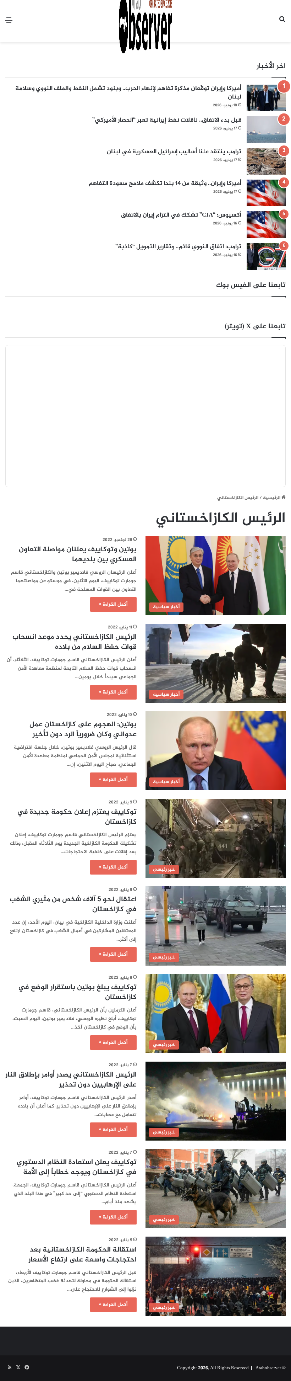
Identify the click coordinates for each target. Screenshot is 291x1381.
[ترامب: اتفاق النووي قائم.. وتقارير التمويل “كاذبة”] (266, 256)
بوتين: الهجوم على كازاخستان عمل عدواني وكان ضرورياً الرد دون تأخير (83, 729)
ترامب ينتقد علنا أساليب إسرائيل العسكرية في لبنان (174, 152)
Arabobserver (268, 1368)
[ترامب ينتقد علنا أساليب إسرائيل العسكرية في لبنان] (266, 161)
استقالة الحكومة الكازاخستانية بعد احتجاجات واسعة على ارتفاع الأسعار (82, 1255)
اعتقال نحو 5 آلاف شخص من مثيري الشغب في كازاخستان (73, 904)
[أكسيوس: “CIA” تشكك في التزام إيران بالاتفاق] (266, 224)
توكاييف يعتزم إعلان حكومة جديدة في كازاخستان (77, 817)
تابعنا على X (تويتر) (255, 327)
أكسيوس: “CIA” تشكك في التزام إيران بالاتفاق (181, 215)
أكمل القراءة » (113, 604)
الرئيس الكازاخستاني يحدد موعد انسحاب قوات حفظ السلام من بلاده (74, 642)
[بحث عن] (282, 24)
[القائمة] (8, 24)
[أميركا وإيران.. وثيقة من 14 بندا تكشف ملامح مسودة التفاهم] (266, 193)
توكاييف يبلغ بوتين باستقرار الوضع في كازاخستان (77, 992)
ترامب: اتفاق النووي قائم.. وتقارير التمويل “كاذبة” (178, 247)
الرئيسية (272, 498)
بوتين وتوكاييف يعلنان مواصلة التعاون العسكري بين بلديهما (78, 554)
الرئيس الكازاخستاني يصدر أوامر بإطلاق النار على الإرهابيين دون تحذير (71, 1080)
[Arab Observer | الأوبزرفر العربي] (145, 21)
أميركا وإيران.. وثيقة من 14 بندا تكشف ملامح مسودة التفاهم (165, 183)
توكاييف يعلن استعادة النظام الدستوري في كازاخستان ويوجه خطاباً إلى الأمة (77, 1167)
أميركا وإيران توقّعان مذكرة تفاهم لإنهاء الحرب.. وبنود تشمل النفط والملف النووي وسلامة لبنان (128, 93)
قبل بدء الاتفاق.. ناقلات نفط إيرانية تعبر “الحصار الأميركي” (166, 120)
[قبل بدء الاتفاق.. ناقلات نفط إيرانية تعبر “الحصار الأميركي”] (266, 129)
